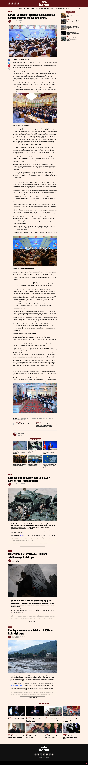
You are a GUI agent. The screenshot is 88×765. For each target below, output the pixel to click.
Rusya (37, 8)
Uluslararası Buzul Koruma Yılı (20, 419)
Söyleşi (51, 8)
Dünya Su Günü (29, 418)
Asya (24, 8)
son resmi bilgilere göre (16, 685)
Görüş (56, 8)
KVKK (43, 757)
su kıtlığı (45, 418)
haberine (21, 535)
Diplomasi (41, 8)
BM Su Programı (21, 418)
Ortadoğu (32, 8)
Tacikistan (50, 418)
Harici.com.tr (17, 21)
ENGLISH (67, 8)
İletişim (47, 757)
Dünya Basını (46, 8)
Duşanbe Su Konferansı (37, 418)
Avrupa (28, 8)
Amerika (20, 8)
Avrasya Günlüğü (61, 8)
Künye (40, 757)
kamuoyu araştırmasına (31, 609)
